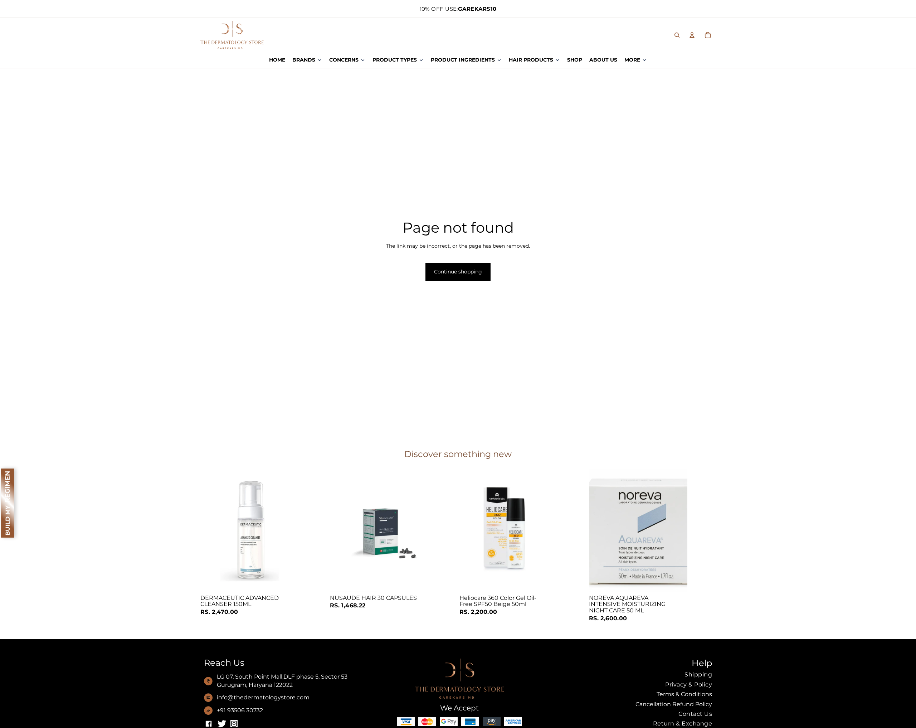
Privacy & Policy (688, 684)
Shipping (698, 674)
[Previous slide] (599, 530)
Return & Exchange (682, 723)
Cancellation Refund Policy (673, 704)
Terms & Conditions (684, 694)
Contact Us (695, 713)
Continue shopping (458, 271)
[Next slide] (676, 530)
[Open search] (677, 35)
